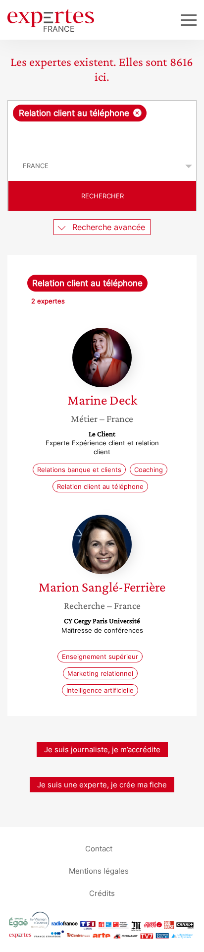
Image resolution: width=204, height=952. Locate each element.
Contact (98, 848)
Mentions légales (99, 870)
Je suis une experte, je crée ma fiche (102, 784)
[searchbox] (103, 136)
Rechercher (102, 196)
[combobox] (102, 126)
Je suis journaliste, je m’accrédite (102, 749)
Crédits (102, 892)
